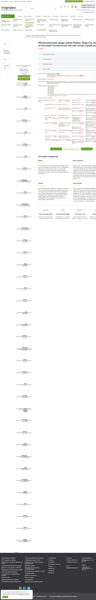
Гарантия (29, 1)
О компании (4, 1)
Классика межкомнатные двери (12, 565)
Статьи (11, 1)
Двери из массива (18, 30)
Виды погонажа (28, 16)
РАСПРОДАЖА (41, 30)
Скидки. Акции (47, 16)
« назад (16, 552)
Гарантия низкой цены (24, 76)
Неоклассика (40, 24)
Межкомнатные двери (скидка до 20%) (42, 21)
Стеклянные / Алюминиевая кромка (29, 26)
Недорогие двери (6, 24)
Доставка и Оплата (20, 1)
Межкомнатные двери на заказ (35, 571)
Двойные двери (89, 19)
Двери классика (77, 19)
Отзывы (20, 16)
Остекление (37, 16)
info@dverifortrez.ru (90, 12)
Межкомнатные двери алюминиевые (32, 568)
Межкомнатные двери (17, 20)
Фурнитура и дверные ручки (53, 30)
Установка (55, 16)
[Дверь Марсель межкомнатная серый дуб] (24, 66)
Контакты (80, 16)
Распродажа (29, 579)
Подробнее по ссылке (24, 594)
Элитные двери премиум (17, 25)
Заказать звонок (90, 1)
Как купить (73, 16)
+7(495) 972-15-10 (88, 7)
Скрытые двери (53, 19)
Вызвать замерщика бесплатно (75, 1)
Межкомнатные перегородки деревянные (77, 26)
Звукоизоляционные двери (55, 25)
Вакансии (51, 568)
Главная (28, 35)
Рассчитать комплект (87, 149)
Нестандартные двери (29, 19)
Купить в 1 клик (56, 149)
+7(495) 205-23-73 (88, 5)
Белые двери (28, 30)
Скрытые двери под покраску (34, 558)
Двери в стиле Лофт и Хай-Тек (11, 567)
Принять (5, 597)
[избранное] (31, 66)
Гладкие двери (5, 30)
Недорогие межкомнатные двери (12, 569)
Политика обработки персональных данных (63, 596)
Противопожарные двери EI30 (66, 25)
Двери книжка (64, 16)
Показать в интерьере (24, 79)
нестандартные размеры (67, 82)
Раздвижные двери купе (64, 20)
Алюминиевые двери (89, 25)
